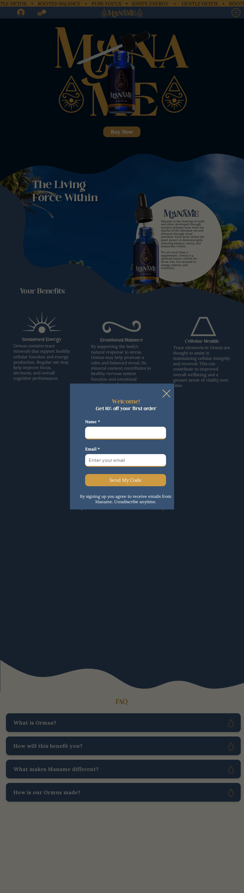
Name (92, 421)
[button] (166, 394)
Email (92, 449)
